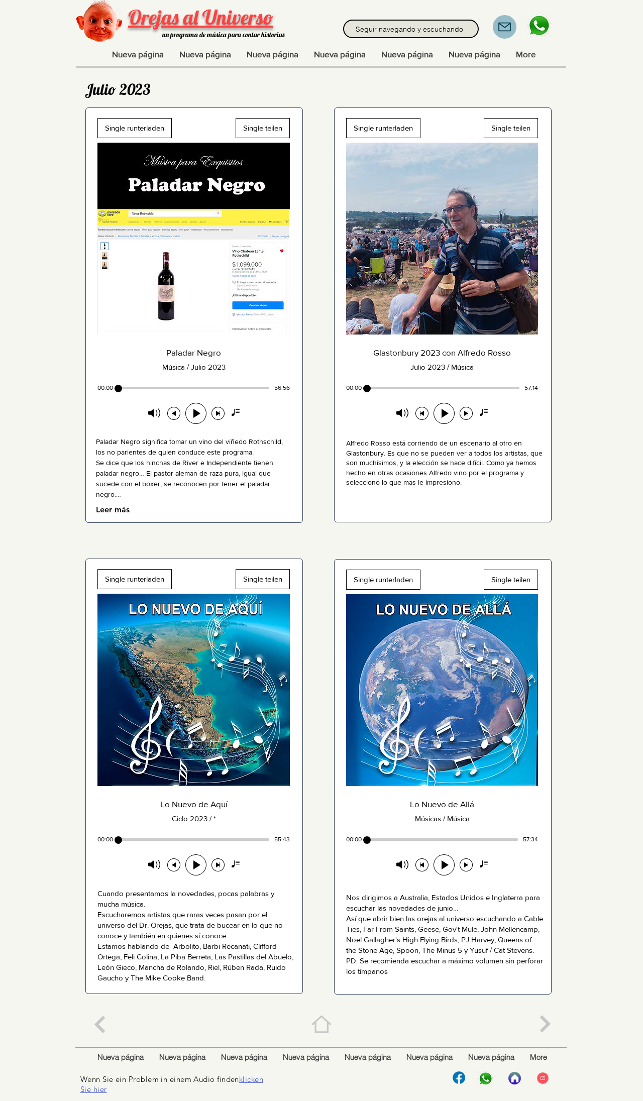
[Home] (321, 1024)
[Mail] (504, 27)
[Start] (514, 1078)
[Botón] (99, 1024)
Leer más (113, 509)
